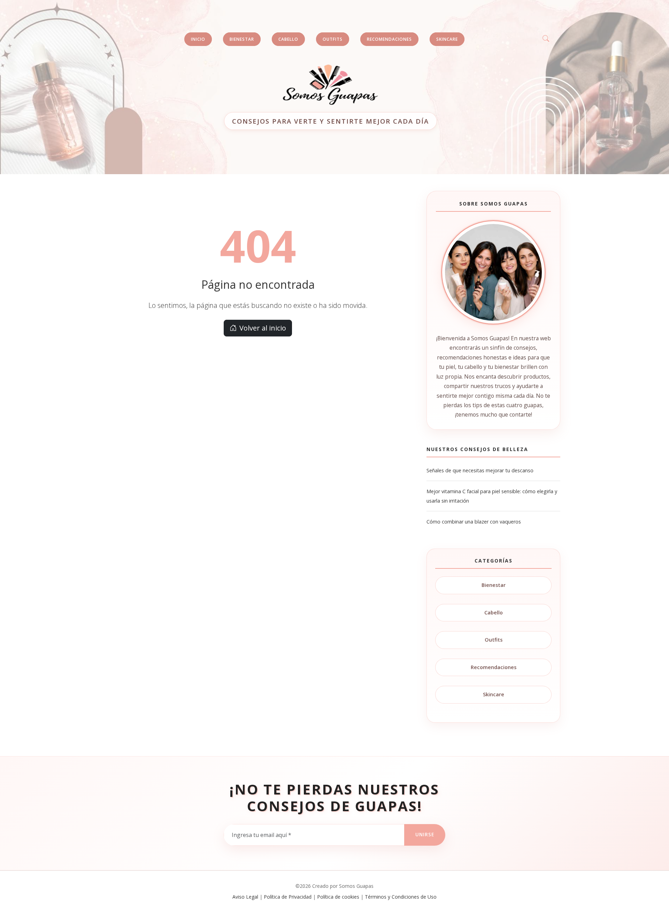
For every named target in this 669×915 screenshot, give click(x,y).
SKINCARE (447, 39)
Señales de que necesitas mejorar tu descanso (479, 470)
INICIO (198, 39)
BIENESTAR (242, 39)
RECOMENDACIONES (389, 39)
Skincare (493, 694)
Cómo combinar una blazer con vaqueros (473, 521)
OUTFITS (333, 39)
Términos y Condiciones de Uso (401, 896)
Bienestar (494, 585)
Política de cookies (338, 896)
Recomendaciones (493, 667)
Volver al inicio (262, 328)
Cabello (493, 612)
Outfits (493, 639)
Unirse (424, 834)
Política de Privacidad (288, 896)
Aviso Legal (245, 896)
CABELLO (288, 39)
